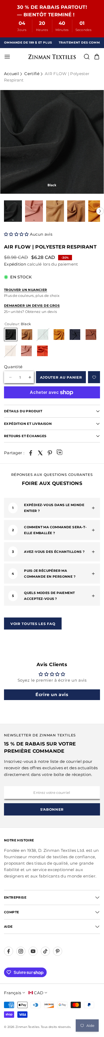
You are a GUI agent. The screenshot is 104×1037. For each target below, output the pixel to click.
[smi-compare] (94, 377)
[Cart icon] (97, 56)
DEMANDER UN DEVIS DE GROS (32, 306)
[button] (17, 234)
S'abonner (52, 809)
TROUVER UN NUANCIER (25, 290)
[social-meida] (8, 951)
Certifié (31, 73)
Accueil (11, 73)
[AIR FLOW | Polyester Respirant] (30, 453)
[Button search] (86, 56)
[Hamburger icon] (25, 56)
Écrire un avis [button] (51, 694)
